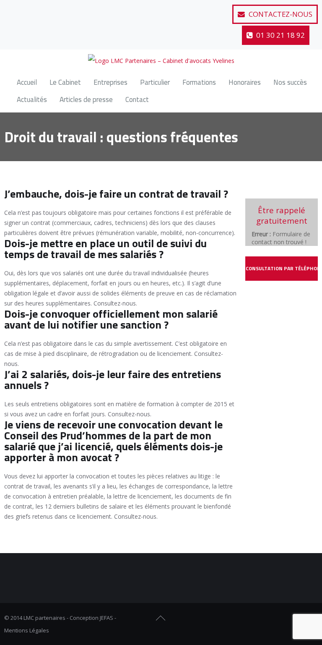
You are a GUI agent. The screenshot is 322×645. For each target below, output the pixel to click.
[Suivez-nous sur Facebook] (11, 10)
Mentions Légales (26, 630)
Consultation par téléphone (282, 268)
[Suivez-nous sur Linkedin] (52, 10)
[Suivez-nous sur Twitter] (32, 10)
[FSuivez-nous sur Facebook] (281, 618)
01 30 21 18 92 (279, 35)
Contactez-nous (279, 14)
